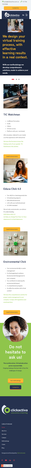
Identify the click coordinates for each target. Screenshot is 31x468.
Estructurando (21, 453)
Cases (3, 444)
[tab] (13, 79)
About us (4, 431)
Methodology (5, 441)
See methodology (15, 380)
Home (3, 427)
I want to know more (12, 156)
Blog (3, 448)
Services (4, 434)
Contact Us (15, 8)
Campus (4, 437)
